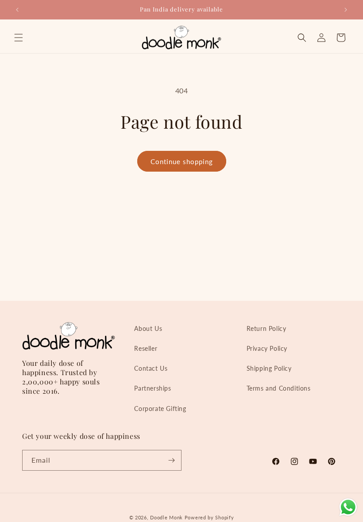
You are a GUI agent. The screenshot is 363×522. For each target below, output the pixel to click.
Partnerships (152, 388)
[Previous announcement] (17, 9)
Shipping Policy (269, 368)
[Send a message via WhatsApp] (348, 507)
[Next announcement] (345, 9)
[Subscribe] (171, 460)
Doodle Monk (166, 517)
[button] (18, 37)
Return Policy (266, 328)
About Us (148, 328)
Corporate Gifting (160, 408)
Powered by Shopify (209, 517)
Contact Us (150, 368)
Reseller (145, 348)
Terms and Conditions (279, 388)
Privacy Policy (267, 348)
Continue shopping (182, 161)
